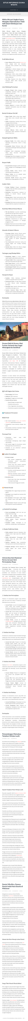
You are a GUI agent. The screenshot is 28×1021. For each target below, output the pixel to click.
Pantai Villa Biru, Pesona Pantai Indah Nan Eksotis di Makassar (12, 886)
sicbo (9, 475)
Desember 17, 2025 (6, 28)
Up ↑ (24, 1018)
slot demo (10, 664)
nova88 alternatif (9, 621)
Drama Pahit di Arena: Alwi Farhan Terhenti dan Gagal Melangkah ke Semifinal (12, 345)
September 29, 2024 (6, 890)
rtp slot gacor (19, 855)
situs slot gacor (13, 1000)
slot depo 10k (13, 361)
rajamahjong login (6, 578)
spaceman (11, 895)
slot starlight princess (10, 38)
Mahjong (19, 741)
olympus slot (23, 62)
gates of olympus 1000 (21, 793)
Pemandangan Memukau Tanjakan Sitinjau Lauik (11, 735)
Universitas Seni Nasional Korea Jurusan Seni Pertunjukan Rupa (11, 560)
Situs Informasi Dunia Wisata (14, 4)
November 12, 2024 (6, 564)
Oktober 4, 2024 (6, 738)
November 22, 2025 (6, 350)
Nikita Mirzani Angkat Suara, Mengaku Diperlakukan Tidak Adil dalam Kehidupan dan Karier (13, 22)
